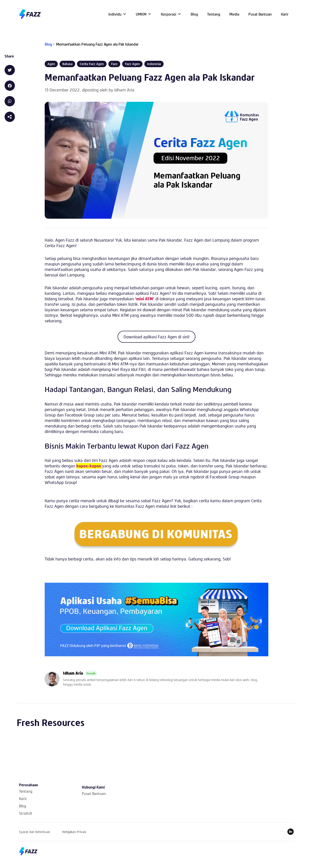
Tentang (25, 791)
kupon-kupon (89, 466)
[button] (117, 14)
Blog (22, 805)
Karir (23, 798)
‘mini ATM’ (144, 298)
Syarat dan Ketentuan (34, 832)
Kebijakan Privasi (74, 832)
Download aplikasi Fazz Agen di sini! (156, 336)
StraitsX (25, 813)
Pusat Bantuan (94, 793)
